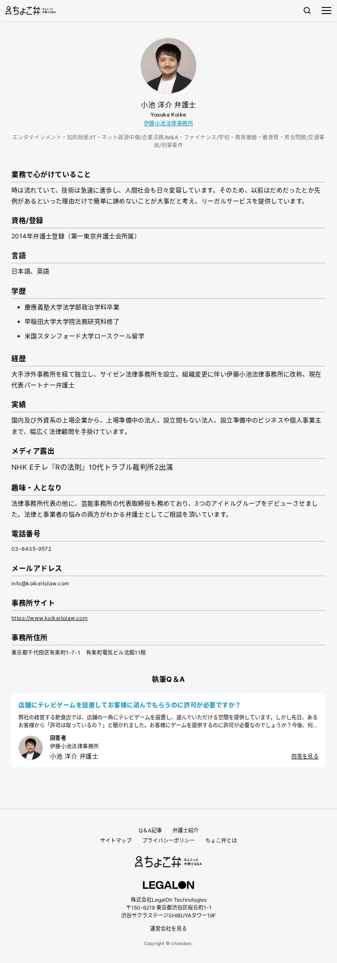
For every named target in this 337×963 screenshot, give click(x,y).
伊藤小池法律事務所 (168, 123)
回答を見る (305, 756)
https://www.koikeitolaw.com (49, 618)
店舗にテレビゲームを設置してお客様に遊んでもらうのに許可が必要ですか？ (129, 704)
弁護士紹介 (185, 830)
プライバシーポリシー (168, 840)
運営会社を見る (168, 928)
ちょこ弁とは (221, 840)
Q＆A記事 (150, 830)
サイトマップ (116, 840)
